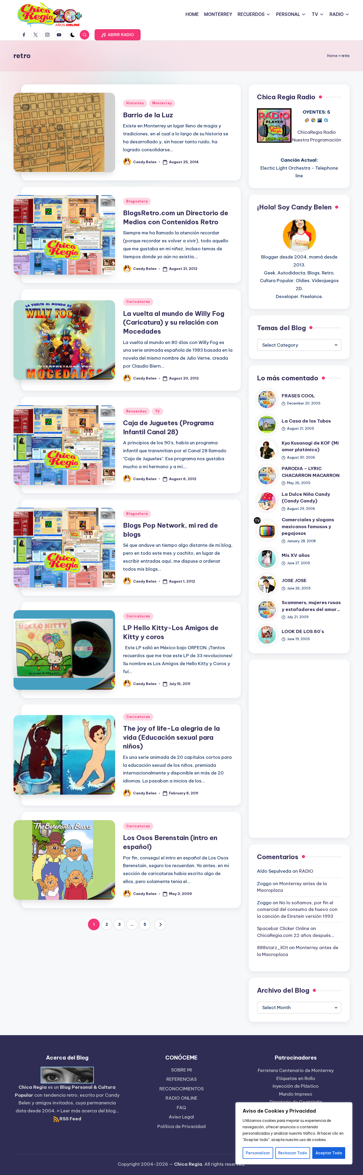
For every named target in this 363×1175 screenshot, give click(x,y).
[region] (293, 1133)
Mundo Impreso (295, 1094)
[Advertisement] (299, 747)
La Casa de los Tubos (306, 421)
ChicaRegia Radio (316, 132)
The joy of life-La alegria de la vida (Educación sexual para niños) (171, 737)
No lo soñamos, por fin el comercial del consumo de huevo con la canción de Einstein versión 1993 (297, 909)
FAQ (181, 1108)
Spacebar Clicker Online (283, 928)
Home (332, 55)
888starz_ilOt (272, 947)
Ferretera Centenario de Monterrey (296, 1070)
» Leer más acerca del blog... (88, 1111)
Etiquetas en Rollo (295, 1078)
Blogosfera (137, 201)
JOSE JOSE (294, 580)
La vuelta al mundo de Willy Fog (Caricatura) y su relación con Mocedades (173, 322)
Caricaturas (138, 302)
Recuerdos (136, 411)
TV (157, 411)
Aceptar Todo (328, 1153)
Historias (135, 103)
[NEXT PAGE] (160, 924)
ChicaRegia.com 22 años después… (295, 935)
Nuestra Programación (316, 140)
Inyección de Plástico (296, 1086)
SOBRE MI (181, 1070)
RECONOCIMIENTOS (181, 1089)
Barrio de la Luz (148, 115)
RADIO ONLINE (181, 1098)
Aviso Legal (181, 1117)
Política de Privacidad (181, 1126)
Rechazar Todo (292, 1153)
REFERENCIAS (181, 1079)
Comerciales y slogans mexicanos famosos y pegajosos (308, 526)
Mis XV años (296, 555)
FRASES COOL (298, 396)
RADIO (306, 871)
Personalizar (258, 1153)
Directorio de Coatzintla (295, 1102)
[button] (118, 34)
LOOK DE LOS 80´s (303, 631)
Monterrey (162, 103)
